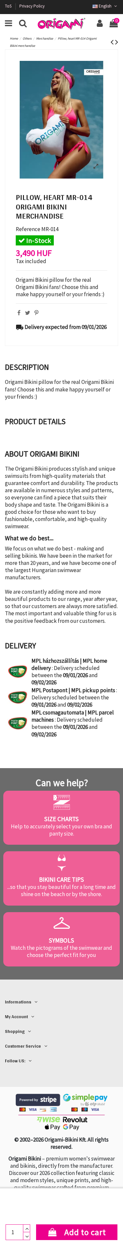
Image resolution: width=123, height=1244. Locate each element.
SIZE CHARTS (61, 819)
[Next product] (116, 42)
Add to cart (85, 1232)
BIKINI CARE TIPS (61, 879)
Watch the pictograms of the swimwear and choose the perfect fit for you (61, 951)
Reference (28, 229)
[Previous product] (113, 42)
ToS (8, 6)
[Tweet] (27, 312)
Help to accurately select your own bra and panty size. (61, 830)
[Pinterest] (36, 312)
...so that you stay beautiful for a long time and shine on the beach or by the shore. (61, 890)
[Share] (19, 312)
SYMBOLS (61, 940)
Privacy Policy (32, 6)
